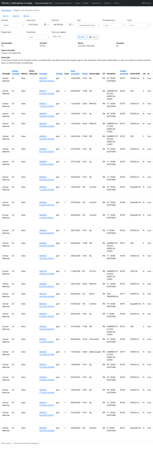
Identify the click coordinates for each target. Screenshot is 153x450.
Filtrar (83, 37)
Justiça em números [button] (63, 3)
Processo (43, 73)
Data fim (55, 20)
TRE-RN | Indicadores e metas (16, 3)
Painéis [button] (85, 3)
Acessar (147, 3)
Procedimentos (108, 20)
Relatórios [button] (96, 3)
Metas (78, 3)
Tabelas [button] (107, 3)
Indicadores (6, 10)
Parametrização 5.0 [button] (43, 3)
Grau (129, 20)
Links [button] (116, 3)
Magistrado (6, 32)
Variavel (4, 20)
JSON (16, 16)
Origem (59, 73)
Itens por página (59, 32)
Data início (31, 20)
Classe (85, 73)
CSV (7, 16)
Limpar (94, 37)
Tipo (79, 20)
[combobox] (113, 25)
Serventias (31, 32)
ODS (27, 16)
